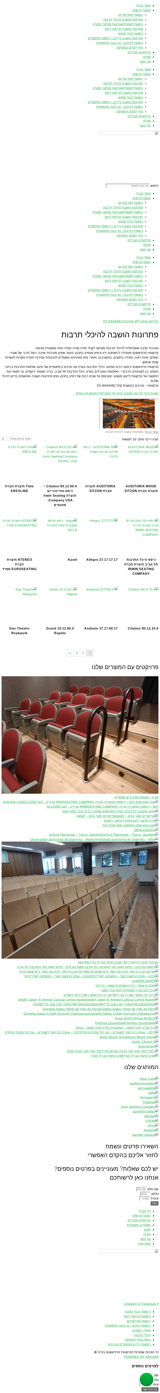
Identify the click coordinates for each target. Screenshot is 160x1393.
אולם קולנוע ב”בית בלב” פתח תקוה (85, 811)
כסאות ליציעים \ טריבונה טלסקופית (119, 43)
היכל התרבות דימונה (114, 990)
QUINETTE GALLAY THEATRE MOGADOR (63, 1004)
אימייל (153, 1198)
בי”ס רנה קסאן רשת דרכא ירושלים (86, 995)
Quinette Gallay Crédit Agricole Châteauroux (56, 1014)
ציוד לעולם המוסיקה (129, 47)
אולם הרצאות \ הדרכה (110, 985)
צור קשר (145, 61)
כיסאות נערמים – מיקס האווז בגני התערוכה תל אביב (51, 967)
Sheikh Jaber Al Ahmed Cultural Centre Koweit (52, 1000)
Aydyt (142, 1046)
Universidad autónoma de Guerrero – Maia (61, 839)
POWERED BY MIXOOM (141, 1357)
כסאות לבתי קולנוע (130, 33)
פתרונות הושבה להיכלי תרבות (123, 19)
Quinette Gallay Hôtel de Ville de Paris (71, 1009)
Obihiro (139, 830)
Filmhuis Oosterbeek (110, 1023)
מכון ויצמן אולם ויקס (116, 825)
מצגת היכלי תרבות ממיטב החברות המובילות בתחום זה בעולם (117, 393)
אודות (147, 57)
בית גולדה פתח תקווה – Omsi (96, 1028)
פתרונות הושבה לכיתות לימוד (123, 29)
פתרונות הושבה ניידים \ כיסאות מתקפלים (115, 38)
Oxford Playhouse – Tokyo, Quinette (75, 835)
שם (155, 1375)
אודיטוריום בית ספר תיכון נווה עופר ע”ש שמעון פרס (53, 971)
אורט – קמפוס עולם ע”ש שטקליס (136, 797)
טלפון (154, 1194)
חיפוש (154, 186)
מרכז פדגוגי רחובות (117, 821)
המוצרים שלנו (141, 10)
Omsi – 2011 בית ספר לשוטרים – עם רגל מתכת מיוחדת (42, 1032)
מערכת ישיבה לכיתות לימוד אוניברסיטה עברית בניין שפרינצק (118, 962)
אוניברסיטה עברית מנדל (107, 1056)
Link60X (137, 981)
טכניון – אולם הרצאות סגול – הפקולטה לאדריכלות (57, 976)
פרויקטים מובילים (139, 52)
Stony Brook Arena (113, 1037)
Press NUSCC (125, 1018)
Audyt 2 (138, 1042)
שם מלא (152, 1189)
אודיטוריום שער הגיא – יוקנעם (96, 816)
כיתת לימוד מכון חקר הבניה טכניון (89, 1051)
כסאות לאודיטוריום (130, 15)
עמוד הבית (143, 5)
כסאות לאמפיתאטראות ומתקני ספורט (118, 24)
